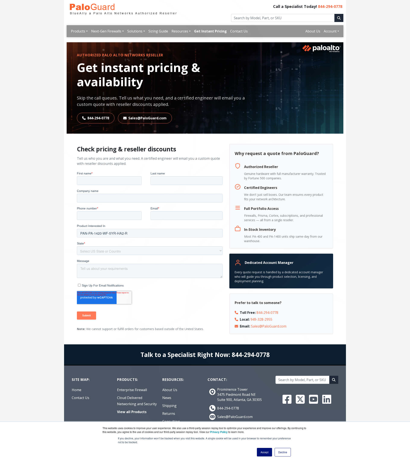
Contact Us (239, 31)
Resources (179, 31)
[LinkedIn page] (326, 399)
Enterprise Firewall (132, 389)
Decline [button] (282, 452)
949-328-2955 (261, 319)
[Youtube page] (313, 399)
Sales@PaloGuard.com (147, 118)
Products (78, 31)
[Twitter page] (300, 399)
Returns (168, 413)
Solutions (134, 31)
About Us (312, 31)
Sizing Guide (158, 31)
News (166, 397)
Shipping (169, 405)
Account (330, 31)
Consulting (171, 421)
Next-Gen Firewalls (106, 31)
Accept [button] (264, 452)
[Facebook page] (287, 399)
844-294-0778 (330, 6)
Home (76, 389)
